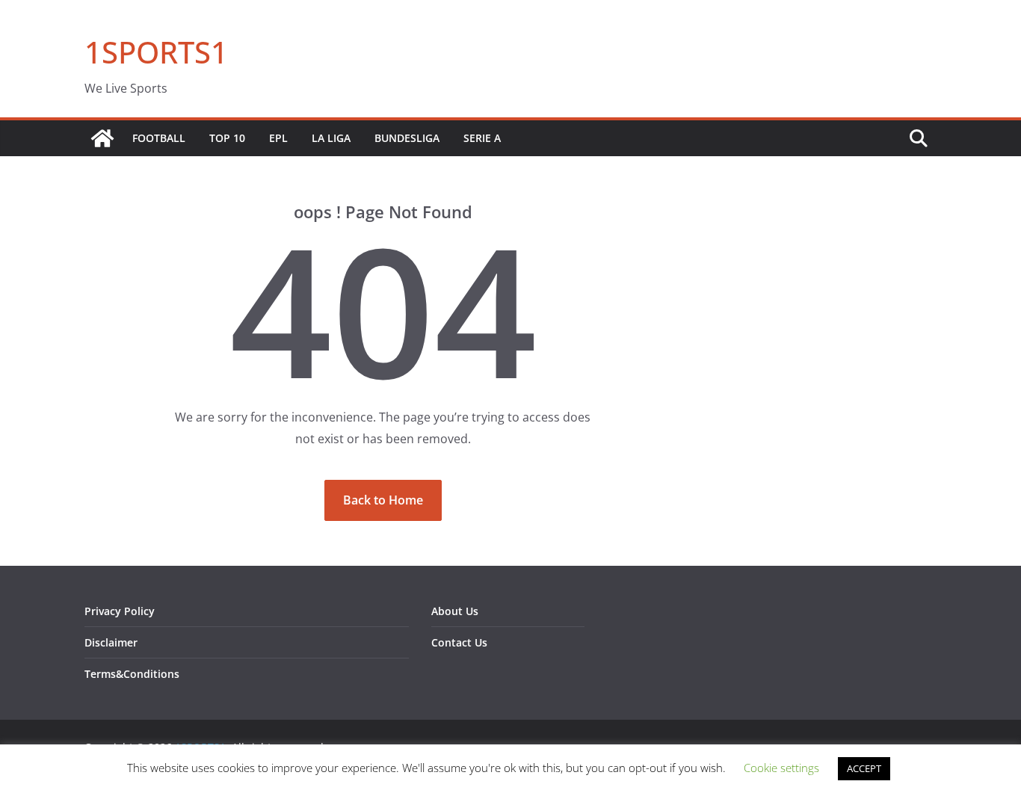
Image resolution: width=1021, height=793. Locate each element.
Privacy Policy (119, 611)
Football (158, 138)
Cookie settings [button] (781, 767)
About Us (454, 611)
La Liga (331, 138)
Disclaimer (111, 642)
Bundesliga (406, 138)
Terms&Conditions (131, 674)
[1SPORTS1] (102, 138)
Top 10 (227, 138)
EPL (278, 138)
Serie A (482, 138)
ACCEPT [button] (864, 768)
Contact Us (459, 642)
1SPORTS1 (156, 51)
